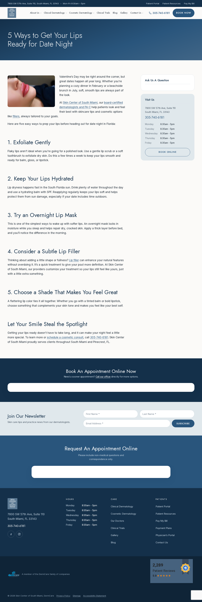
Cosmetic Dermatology (80, 13)
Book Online (168, 152)
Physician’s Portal (165, 535)
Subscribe (183, 423)
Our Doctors (117, 520)
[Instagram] (19, 534)
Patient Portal (152, 3)
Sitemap (77, 595)
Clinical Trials (103, 13)
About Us (34, 13)
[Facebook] (11, 534)
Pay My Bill (189, 3)
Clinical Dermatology (54, 13)
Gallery (124, 13)
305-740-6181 (99, 337)
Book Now (183, 13)
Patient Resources (172, 3)
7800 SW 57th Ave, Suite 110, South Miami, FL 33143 (33, 3)
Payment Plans (164, 528)
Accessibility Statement (94, 595)
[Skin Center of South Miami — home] (12, 13)
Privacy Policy (63, 595)
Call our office (103, 376)
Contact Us (135, 13)
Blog (115, 13)
